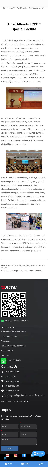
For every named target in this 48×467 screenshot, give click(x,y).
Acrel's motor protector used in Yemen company (24, 271)
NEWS (12, 8)
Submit (9, 448)
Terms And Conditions (21, 401)
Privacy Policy (6, 401)
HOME (5, 8)
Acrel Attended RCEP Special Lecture (30, 8)
